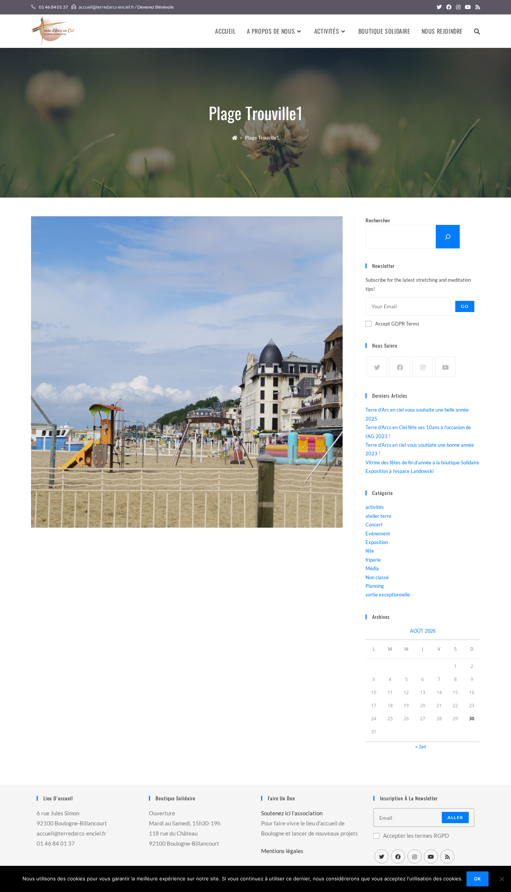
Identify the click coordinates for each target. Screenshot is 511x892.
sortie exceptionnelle (387, 595)
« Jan (420, 746)
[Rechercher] (448, 236)
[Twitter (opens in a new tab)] (439, 7)
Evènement (377, 534)
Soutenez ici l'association (291, 813)
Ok (477, 879)
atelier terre (378, 516)
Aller (455, 817)
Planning (374, 586)
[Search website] (477, 31)
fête (369, 551)
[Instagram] (422, 367)
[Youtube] (445, 367)
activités (374, 507)
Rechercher (377, 220)
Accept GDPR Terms (397, 324)
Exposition (376, 542)
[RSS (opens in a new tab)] (476, 7)
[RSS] (447, 856)
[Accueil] (235, 138)
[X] (377, 367)
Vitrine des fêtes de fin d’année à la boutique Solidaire (422, 462)
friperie (373, 560)
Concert (374, 525)
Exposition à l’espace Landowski (399, 471)
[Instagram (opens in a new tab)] (458, 7)
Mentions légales (282, 850)
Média (372, 568)
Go (465, 306)
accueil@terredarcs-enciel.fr (106, 7)
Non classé (377, 577)
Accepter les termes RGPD (416, 835)
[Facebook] (399, 367)
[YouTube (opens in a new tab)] (468, 7)
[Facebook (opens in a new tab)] (449, 7)
